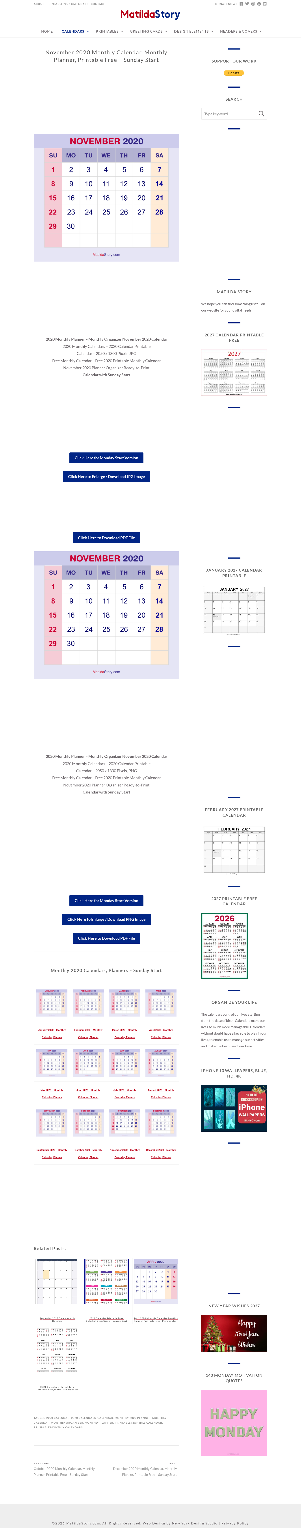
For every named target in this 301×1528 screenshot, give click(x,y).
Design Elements (191, 31)
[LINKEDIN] (264, 4)
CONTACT (98, 4)
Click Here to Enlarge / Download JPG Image (106, 476)
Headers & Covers (238, 31)
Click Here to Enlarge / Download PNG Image (106, 919)
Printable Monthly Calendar (138, 1422)
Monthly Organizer (67, 1422)
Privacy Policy (235, 1523)
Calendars (73, 31)
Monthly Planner (99, 1422)
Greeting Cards (146, 31)
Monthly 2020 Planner (133, 1417)
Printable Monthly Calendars (58, 1427)
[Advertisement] (106, 103)
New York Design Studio (195, 1523)
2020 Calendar (58, 1417)
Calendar (105, 1417)
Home (47, 31)
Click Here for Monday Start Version (106, 457)
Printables (107, 31)
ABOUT (39, 4)
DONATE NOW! (226, 4)
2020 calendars (83, 1417)
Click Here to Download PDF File (106, 537)
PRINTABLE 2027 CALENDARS (67, 4)
